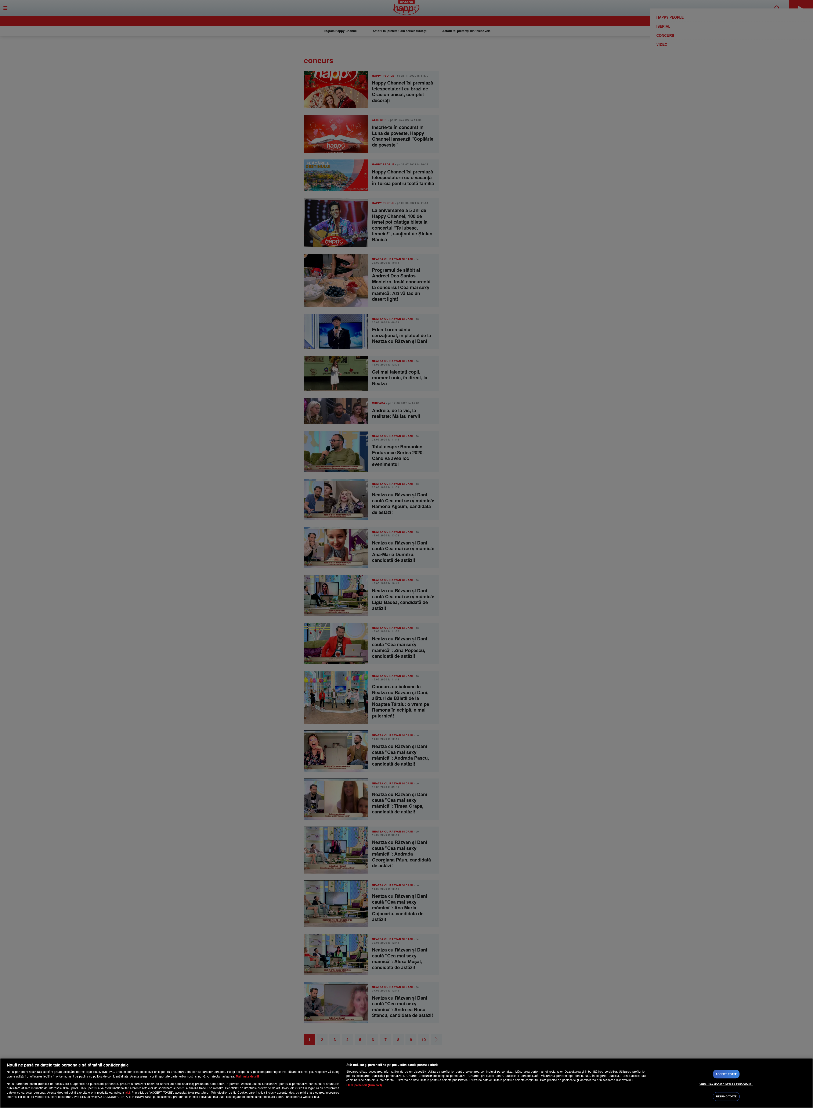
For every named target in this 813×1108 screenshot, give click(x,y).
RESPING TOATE (726, 1096)
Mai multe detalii (247, 1076)
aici (127, 1092)
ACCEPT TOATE (726, 1074)
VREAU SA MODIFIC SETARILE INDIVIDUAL (726, 1084)
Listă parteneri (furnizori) (364, 1085)
